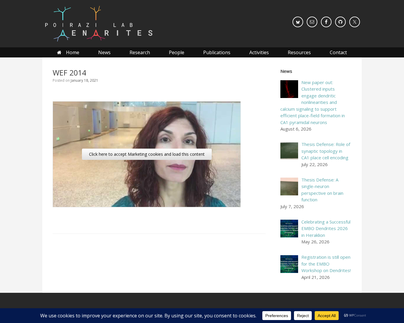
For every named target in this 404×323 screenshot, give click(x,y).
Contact (338, 52)
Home (72, 52)
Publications (216, 52)
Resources (299, 52)
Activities (259, 52)
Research (140, 52)
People (176, 52)
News (104, 52)
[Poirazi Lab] (98, 23)
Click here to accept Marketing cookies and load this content (147, 154)
